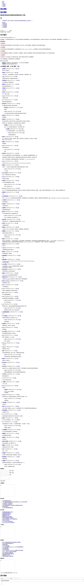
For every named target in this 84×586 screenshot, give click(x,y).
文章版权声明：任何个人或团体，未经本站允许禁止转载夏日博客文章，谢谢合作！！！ (17, 20)
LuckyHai (4, 394)
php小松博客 (4, 264)
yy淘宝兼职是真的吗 (5, 311)
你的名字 (3, 115)
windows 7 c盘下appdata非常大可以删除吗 (9, 551)
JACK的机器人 (5, 315)
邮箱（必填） (12, 472)
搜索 (1, 17)
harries (3, 145)
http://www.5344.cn (7, 391)
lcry (3, 99)
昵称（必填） (12, 470)
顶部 (7, 60)
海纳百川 (3, 227)
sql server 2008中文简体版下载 (7, 521)
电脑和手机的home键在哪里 (7, 516)
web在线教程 (4, 429)
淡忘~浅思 (4, 362)
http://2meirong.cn (8, 278)
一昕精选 (3, 381)
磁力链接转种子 (5, 506)
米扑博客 (7, 128)
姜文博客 (3, 323)
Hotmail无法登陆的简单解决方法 (7, 543)
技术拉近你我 (4, 269)
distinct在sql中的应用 (5, 545)
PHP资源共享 (4, 27)
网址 (10, 474)
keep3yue (3, 176)
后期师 (3, 72)
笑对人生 (3, 406)
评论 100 (4, 60)
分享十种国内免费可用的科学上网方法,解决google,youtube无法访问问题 (15, 501)
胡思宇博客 (4, 259)
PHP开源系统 (4, 24)
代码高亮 (3, 6)
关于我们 (3, 3)
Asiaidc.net (4, 247)
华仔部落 (3, 88)
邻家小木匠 (4, 219)
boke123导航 (4, 331)
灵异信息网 (4, 80)
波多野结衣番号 (5, 544)
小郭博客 (3, 452)
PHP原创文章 (4, 23)
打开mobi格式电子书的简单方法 (7, 552)
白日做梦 (5, 389)
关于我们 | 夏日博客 (10, 63)
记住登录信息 (6, 580)
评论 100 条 (8, 37)
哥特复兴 (3, 437)
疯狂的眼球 (4, 456)
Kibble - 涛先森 (4, 172)
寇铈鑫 (3, 445)
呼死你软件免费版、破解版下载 (7, 556)
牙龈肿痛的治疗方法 (5, 515)
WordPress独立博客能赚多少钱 (8, 507)
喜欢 (1, 60)
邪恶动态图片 (4, 255)
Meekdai (3, 346)
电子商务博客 (4, 410)
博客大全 (3, 84)
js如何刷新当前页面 (5, 549)
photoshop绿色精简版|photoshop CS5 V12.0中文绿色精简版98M (12, 546)
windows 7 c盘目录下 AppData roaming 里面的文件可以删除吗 (12, 550)
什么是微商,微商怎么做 (7, 500)
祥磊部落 (3, 433)
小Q (3, 304)
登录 (1, 18)
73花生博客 (4, 402)
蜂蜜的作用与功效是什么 (6, 514)
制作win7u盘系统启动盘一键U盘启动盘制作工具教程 (11, 542)
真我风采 (3, 192)
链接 (3, 1)
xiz (4, 149)
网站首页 (3, 22)
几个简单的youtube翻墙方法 (7, 504)
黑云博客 (3, 68)
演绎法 (3, 141)
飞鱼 (3, 76)
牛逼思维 (3, 460)
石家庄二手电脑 (5, 441)
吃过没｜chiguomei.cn (6, 280)
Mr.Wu (3, 284)
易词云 (3, 136)
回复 (18, 68)
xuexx (3, 335)
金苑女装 (3, 243)
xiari (13, 62)
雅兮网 (3, 211)
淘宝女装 (3, 203)
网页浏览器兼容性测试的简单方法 (8, 553)
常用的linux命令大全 (5, 520)
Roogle (3, 161)
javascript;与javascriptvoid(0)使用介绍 (8, 522)
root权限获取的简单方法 (6, 513)
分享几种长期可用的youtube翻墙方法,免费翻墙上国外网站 (13, 505)
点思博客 (3, 207)
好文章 (3, 223)
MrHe (3, 292)
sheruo (3, 95)
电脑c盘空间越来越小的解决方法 (8, 517)
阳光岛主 (3, 119)
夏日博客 (3, 9)
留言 (3, 2)
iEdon (3, 327)
